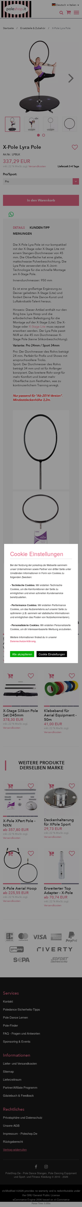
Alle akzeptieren (22, 654)
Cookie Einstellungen (52, 654)
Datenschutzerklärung (22, 641)
